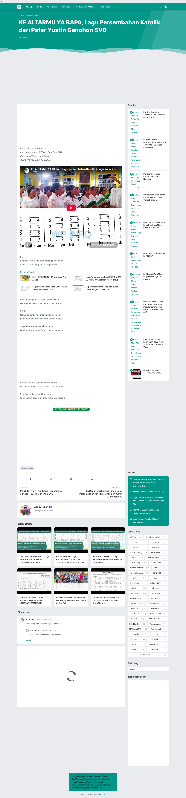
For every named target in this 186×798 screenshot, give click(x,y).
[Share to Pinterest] (71, 479)
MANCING (156, 593)
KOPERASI (157, 573)
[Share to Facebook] (30, 479)
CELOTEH (135, 542)
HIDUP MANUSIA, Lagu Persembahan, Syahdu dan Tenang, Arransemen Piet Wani (70, 559)
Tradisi (39, 7)
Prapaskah (136, 634)
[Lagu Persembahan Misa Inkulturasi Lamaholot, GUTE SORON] (78, 288)
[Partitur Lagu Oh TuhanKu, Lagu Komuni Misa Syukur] (136, 122)
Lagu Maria (134, 583)
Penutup (134, 619)
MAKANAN (135, 593)
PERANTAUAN (154, 619)
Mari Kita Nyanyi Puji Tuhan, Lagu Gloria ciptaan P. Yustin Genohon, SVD (41, 492)
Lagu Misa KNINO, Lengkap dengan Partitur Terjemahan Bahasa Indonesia (155, 143)
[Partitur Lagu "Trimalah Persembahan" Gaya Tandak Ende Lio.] (136, 205)
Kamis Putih (156, 563)
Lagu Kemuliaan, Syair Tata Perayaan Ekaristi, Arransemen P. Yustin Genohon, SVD (149, 482)
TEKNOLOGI (154, 644)
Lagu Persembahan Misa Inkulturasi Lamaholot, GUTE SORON (102, 288)
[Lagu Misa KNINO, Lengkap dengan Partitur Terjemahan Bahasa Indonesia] (136, 153)
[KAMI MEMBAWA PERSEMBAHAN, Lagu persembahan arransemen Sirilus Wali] (71, 581)
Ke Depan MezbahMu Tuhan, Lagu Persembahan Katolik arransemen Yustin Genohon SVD (100, 494)
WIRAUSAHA (145, 655)
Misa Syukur (155, 598)
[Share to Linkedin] (91, 479)
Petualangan (52, 7)
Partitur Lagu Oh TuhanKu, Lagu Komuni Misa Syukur (154, 115)
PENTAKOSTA (155, 614)
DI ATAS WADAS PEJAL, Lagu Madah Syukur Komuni (153, 277)
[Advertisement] (93, 81)
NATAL (133, 604)
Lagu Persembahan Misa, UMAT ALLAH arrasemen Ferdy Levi (50, 288)
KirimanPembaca (136, 568)
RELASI (134, 639)
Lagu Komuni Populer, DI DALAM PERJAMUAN (147, 520)
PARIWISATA (154, 604)
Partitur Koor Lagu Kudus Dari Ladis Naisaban (151, 176)
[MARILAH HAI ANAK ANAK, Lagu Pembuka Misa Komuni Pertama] (136, 234)
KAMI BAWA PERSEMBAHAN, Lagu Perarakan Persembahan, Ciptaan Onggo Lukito (34, 559)
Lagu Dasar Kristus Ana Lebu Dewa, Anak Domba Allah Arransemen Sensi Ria (148, 500)
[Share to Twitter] (51, 479)
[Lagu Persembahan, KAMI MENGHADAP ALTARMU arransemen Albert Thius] (78, 278)
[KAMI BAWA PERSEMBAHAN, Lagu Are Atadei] (25, 278)
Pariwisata (66, 7)
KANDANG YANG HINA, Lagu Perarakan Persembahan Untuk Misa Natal (107, 559)
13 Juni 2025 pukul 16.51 (48, 630)
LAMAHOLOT (155, 583)
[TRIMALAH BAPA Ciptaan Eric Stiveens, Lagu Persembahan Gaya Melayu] (108, 581)
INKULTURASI (153, 558)
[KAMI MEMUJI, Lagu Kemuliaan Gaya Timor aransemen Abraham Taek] (136, 351)
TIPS (134, 649)
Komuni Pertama (136, 573)
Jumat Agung (135, 563)
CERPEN (156, 542)
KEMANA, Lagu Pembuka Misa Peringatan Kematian (146, 511)
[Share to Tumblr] (112, 479)
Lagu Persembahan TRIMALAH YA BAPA (152, 371)
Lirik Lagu (154, 588)
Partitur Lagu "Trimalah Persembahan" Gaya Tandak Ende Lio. (154, 197)
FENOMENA (155, 553)
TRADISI (154, 649)
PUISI (157, 634)
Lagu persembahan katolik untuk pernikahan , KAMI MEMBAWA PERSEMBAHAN (31, 600)
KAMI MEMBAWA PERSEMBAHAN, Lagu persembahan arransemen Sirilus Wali (71, 600)
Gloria (133, 558)
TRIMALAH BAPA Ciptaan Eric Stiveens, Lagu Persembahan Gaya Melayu (106, 600)
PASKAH (134, 609)
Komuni (157, 568)
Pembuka (155, 609)
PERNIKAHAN (134, 624)
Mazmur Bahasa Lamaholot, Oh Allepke (149, 492)
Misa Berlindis (135, 598)
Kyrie (155, 578)
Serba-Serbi (105, 7)
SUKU (133, 644)
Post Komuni (156, 629)
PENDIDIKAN (135, 614)
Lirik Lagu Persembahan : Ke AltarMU (155, 254)
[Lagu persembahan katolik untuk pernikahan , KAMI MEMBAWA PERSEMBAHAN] (34, 581)
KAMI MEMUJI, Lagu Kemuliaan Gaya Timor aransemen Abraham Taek (153, 343)
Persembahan (27, 468)
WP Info (25, 7)
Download (155, 547)
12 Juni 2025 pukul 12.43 (43, 619)
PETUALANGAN (135, 629)
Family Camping (136, 553)
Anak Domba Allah (153, 537)
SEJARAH (154, 639)
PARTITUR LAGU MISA (84, 7)
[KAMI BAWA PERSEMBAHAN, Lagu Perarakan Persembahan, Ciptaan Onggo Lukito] (34, 540)
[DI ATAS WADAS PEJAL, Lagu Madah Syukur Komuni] (136, 284)
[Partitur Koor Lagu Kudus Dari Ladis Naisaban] (136, 181)
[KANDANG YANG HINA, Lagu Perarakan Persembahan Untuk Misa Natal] (108, 540)
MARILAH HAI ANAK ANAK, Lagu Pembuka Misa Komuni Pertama (155, 225)
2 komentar (23, 37)
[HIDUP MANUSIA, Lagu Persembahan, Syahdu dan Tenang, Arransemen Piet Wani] (71, 540)
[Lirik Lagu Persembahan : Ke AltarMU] (136, 260)
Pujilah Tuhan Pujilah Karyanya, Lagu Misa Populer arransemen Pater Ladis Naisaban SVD (153, 306)
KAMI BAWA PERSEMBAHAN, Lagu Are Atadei (49, 278)
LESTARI (134, 588)
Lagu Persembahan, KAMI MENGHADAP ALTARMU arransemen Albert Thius (103, 278)
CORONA (135, 547)
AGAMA (133, 537)
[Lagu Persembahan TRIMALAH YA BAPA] (136, 374)
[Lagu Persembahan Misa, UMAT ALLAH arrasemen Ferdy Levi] (25, 288)
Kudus (134, 578)
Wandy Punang (42, 506)
